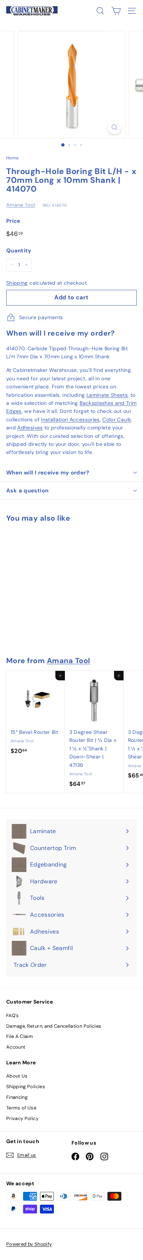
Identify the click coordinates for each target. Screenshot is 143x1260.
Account (15, 1047)
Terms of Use (21, 1108)
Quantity (19, 250)
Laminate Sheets (107, 395)
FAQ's (12, 1015)
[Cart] (116, 11)
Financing (16, 1097)
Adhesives (30, 427)
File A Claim (19, 1036)
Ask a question (27, 490)
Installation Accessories (70, 419)
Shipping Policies (25, 1086)
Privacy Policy (22, 1118)
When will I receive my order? (47, 472)
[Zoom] (114, 127)
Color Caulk (116, 419)
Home (12, 158)
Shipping (17, 283)
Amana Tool (20, 205)
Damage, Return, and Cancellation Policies (53, 1026)
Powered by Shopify (29, 1244)
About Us (17, 1076)
